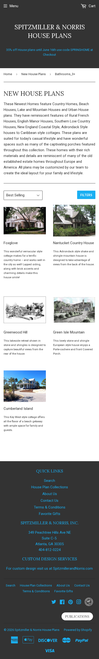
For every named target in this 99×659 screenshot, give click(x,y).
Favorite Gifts (49, 514)
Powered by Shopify (78, 630)
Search (49, 480)
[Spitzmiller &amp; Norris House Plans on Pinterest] (70, 602)
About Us (49, 494)
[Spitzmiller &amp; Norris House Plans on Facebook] (62, 602)
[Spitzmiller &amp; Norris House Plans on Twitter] (53, 602)
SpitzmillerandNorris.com (73, 568)
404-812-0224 (49, 550)
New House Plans (33, 74)
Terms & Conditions (49, 507)
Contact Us (49, 500)
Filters (86, 195)
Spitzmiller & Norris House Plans (49, 31)
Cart (91, 6)
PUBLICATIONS (77, 616)
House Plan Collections (49, 487)
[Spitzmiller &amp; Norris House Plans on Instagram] (78, 602)
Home (8, 74)
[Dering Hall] (89, 605)
